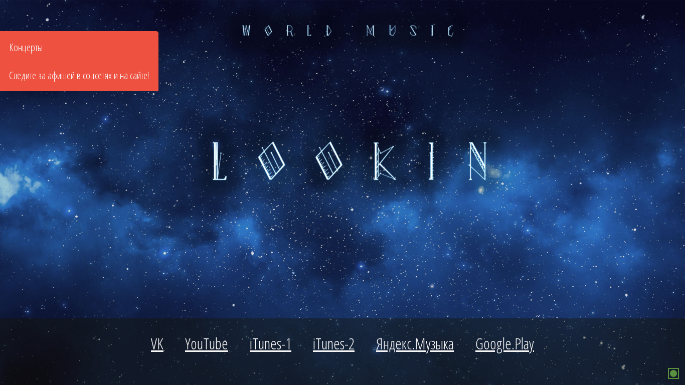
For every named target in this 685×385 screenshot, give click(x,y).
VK (157, 343)
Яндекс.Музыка (415, 343)
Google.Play (504, 343)
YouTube (206, 343)
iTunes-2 (334, 343)
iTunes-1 (270, 343)
